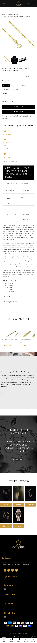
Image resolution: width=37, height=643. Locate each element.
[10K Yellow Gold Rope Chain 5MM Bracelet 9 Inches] (27, 331)
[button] (33, 41)
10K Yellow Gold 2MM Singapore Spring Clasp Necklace (16, 16)
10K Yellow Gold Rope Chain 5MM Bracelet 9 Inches (27, 340)
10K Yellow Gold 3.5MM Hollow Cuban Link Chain (9, 340)
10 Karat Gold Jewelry (12, 14)
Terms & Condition (20, 637)
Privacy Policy (31, 637)
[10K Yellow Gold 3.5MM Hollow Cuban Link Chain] (10, 331)
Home (3, 14)
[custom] (5, 570)
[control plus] (12, 97)
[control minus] (3, 97)
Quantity (4, 93)
